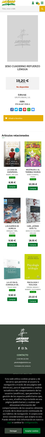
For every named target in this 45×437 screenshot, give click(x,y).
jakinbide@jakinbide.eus (22, 362)
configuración (30, 422)
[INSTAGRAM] (22, 348)
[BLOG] (26, 348)
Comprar (12, 187)
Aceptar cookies (31, 431)
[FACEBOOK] (19, 348)
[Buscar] (42, 9)
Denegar (13, 431)
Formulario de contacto (22, 366)
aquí (9, 422)
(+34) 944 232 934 (22, 359)
